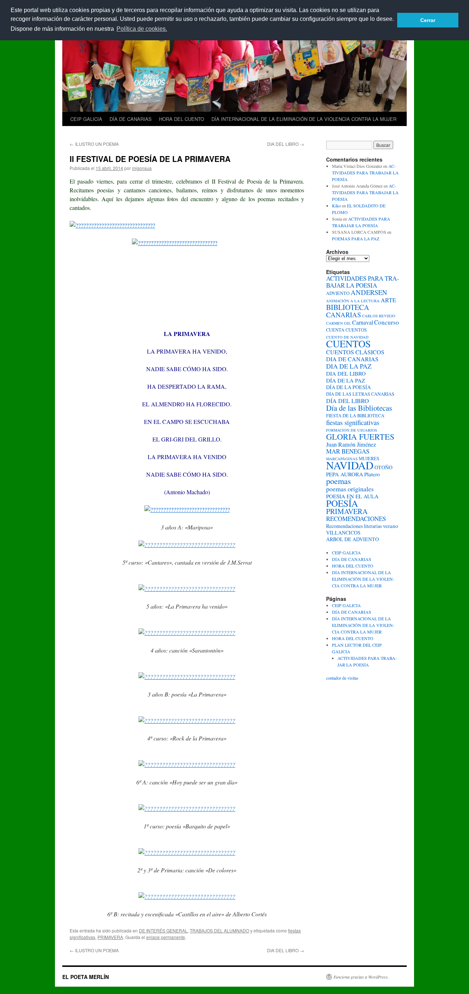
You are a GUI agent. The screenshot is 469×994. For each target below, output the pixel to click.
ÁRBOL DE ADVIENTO (352, 539)
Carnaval (362, 322)
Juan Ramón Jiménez (351, 444)
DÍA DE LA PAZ (345, 380)
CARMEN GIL (338, 323)
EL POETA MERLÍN (85, 976)
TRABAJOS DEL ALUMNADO (219, 930)
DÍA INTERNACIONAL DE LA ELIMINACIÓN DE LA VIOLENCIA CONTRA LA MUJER (303, 118)
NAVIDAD (349, 465)
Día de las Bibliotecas (359, 408)
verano (390, 525)
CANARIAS (343, 314)
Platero (372, 474)
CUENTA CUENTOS (346, 330)
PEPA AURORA (344, 474)
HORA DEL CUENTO (181, 118)
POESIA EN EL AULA (352, 496)
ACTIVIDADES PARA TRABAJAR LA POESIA (362, 281)
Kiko (336, 205)
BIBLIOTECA (347, 307)
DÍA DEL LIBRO (347, 401)
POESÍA (342, 503)
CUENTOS (348, 343)
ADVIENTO (338, 293)
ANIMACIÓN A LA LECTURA (353, 300)
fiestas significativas (352, 422)
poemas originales (350, 488)
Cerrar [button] (427, 20)
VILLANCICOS (343, 532)
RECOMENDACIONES (356, 518)
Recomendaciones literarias (354, 525)
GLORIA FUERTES (360, 436)
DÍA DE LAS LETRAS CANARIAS (360, 394)
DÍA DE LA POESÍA (348, 387)
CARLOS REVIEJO (378, 315)
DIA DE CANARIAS (352, 359)
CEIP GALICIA (86, 118)
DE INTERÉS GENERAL (163, 930)
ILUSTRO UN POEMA (94, 144)
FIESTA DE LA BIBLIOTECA (355, 416)
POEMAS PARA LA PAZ (355, 238)
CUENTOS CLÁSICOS (355, 352)
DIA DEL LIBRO (285, 144)
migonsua (142, 168)
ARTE (388, 300)
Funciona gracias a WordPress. (361, 977)
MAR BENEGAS (347, 451)
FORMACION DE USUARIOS (351, 430)
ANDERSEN (369, 292)
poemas (338, 481)
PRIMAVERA (110, 937)
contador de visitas (342, 678)
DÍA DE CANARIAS (131, 118)
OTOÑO (383, 467)
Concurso (386, 322)
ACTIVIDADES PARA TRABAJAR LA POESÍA (365, 172)
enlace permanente (165, 937)
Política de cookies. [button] (142, 29)
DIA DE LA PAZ (349, 366)
